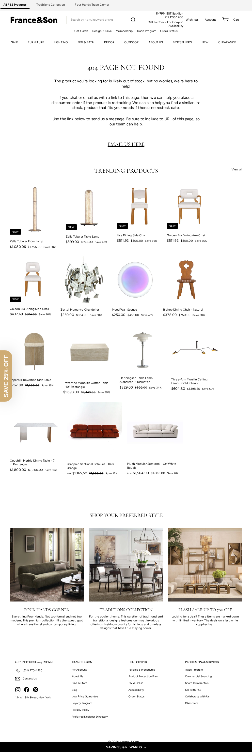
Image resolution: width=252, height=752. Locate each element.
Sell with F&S (193, 690)
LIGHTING (61, 42)
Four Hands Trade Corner (92, 4)
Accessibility (136, 690)
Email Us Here (126, 144)
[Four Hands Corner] (47, 565)
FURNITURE (36, 42)
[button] (126, 747)
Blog (74, 690)
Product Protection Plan (143, 676)
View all (237, 169)
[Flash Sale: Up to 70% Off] (205, 565)
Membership (124, 31)
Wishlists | (194, 19)
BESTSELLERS (182, 42)
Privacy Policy (80, 709)
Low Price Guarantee (85, 696)
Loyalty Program (82, 703)
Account (210, 19)
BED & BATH (86, 42)
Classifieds (191, 703)
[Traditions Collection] (126, 565)
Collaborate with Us (197, 696)
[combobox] (103, 20)
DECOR (109, 42)
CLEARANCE (227, 42)
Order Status (169, 31)
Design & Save (102, 31)
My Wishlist (135, 683)
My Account (79, 669)
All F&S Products (15, 4)
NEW (205, 42)
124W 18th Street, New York (33, 697)
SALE (14, 42)
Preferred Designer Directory (90, 716)
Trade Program (146, 31)
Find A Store (79, 683)
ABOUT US (156, 42)
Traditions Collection (50, 4)
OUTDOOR (131, 42)
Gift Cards (81, 31)
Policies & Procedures (141, 669)
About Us (77, 676)
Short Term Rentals (196, 683)
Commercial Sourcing (198, 676)
